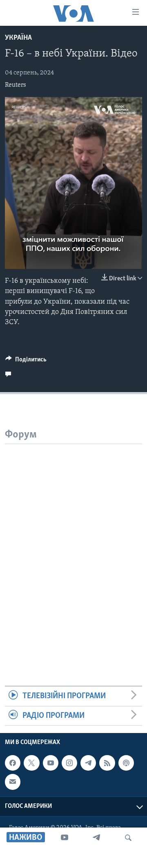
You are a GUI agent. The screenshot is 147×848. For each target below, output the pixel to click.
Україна (18, 38)
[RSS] (107, 763)
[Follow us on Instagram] (69, 763)
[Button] (26, 361)
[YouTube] (64, 838)
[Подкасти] (126, 763)
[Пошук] (128, 838)
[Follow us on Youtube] (50, 763)
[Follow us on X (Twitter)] (31, 763)
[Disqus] (73, 546)
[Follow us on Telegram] (88, 763)
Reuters (15, 85)
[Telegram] (96, 838)
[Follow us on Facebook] (12, 763)
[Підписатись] (12, 781)
